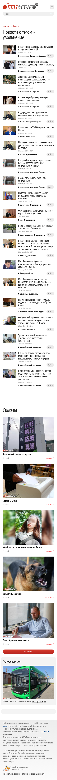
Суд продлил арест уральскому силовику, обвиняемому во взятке (33, 114)
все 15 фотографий (39, 701)
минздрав (37, 347)
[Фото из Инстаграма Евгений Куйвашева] (9, 64)
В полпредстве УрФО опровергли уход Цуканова (36, 129)
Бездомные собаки (12, 593)
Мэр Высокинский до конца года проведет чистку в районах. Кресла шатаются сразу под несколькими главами (34, 283)
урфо (22, 136)
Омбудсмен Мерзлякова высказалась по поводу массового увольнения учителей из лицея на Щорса (35, 320)
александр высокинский (29, 255)
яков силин (33, 311)
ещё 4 (50, 121)
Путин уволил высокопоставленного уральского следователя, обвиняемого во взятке (36, 145)
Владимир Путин (34, 121)
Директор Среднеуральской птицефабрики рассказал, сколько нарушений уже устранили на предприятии (34, 81)
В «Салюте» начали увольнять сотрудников (32, 179)
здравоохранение (27, 70)
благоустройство (26, 234)
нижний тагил (25, 347)
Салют (42, 172)
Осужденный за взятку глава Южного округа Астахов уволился (35, 212)
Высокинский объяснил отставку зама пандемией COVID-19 (35, 48)
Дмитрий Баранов (38, 55)
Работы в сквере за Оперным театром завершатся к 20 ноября (35, 227)
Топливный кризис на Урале (17, 454)
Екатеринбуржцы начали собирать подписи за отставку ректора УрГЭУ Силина (34, 302)
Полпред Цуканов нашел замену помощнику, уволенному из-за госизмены (33, 195)
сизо (21, 219)
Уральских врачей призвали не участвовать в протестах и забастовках (32, 338)
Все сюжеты (28, 651)
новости (6, 726)
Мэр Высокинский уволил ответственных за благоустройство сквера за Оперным (34, 264)
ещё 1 (50, 187)
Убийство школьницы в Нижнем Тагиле (22, 547)
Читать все (48, 458)
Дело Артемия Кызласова (16, 640)
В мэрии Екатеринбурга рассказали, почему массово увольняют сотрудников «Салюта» (34, 162)
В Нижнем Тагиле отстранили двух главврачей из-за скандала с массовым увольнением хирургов (34, 355)
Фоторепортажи (12, 661)
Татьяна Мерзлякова (28, 329)
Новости (16, 26)
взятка (22, 121)
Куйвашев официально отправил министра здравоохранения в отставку (36, 63)
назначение (24, 204)
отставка (40, 70)
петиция (34, 172)
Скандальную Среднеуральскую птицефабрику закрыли (33, 99)
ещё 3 (50, 70)
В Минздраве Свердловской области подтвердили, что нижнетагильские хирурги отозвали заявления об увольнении (35, 375)
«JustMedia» (45, 731)
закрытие (35, 91)
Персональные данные (11, 773)
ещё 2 (50, 55)
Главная (6, 26)
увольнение (24, 55)
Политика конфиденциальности (33, 773)
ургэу (42, 311)
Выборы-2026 (10, 500)
